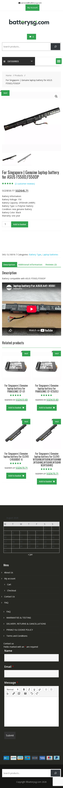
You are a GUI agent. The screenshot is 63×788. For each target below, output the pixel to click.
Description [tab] (9, 264)
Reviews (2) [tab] (51, 264)
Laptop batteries (50, 254)
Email (9, 666)
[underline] (34, 689)
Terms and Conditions (16, 635)
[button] (59, 61)
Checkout (11, 590)
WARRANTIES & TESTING (18, 617)
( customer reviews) (25, 183)
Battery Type (35, 254)
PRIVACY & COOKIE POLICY (19, 629)
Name (8, 650)
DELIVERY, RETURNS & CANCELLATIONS (26, 623)
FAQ (6, 602)
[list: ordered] (46, 689)
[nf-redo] (37, 693)
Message (11, 682)
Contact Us (9, 596)
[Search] (55, 46)
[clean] (39, 689)
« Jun (30, 554)
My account (9, 578)
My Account (32, 7)
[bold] (24, 689)
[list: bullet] (51, 689)
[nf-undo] (31, 693)
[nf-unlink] (19, 693)
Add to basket (19, 224)
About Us (8, 572)
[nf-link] (13, 693)
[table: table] (25, 693)
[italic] (29, 689)
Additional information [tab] (30, 264)
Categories (13, 61)
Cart (9, 584)
